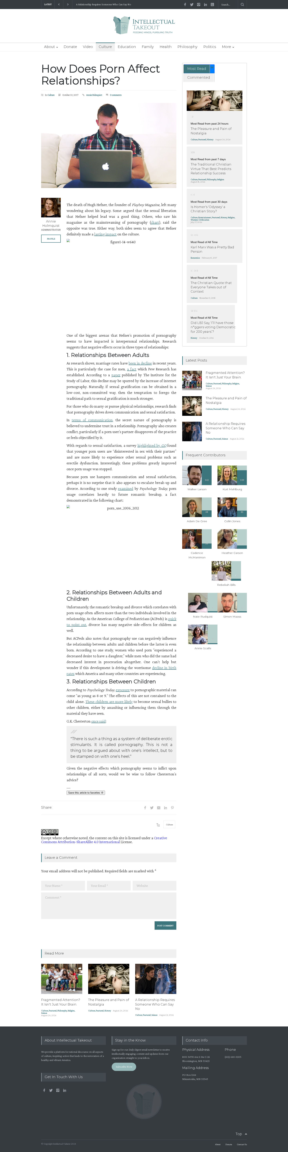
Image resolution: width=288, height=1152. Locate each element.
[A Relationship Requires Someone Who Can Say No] (155, 979)
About (49, 47)
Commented (198, 77)
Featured (53, 1010)
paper (115, 375)
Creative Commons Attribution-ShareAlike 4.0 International (104, 840)
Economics (195, 257)
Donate (70, 47)
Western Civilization (200, 219)
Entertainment (204, 217)
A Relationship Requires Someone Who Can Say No (102, 4)
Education (127, 47)
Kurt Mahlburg (232, 489)
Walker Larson (196, 489)
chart (155, 222)
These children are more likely (109, 701)
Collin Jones (232, 521)
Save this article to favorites (84, 792)
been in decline (140, 363)
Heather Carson (232, 552)
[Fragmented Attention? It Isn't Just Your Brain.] (61, 979)
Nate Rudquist (203, 616)
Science (44, 1013)
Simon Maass (232, 616)
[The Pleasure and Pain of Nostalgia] (108, 979)
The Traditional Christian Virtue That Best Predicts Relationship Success (211, 169)
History (107, 1010)
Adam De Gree (197, 521)
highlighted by (152, 445)
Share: (46, 807)
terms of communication (92, 420)
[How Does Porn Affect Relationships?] (108, 145)
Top (238, 1134)
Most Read (196, 69)
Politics (209, 47)
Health (166, 47)
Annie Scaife (203, 648)
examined (125, 488)
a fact (131, 369)
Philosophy (187, 47)
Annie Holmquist (94, 94)
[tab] (199, 68)
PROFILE (51, 238)
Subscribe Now (124, 1066)
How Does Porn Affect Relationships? (100, 74)
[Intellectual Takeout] (144, 27)
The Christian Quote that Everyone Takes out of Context (211, 287)
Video (88, 47)
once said (98, 721)
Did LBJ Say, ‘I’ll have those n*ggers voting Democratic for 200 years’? (213, 327)
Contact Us (242, 1144)
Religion (71, 1010)
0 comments (116, 94)
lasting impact (105, 234)
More (226, 47)
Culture (105, 47)
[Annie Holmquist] (51, 207)
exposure (123, 690)
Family (148, 47)
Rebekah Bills (226, 584)
